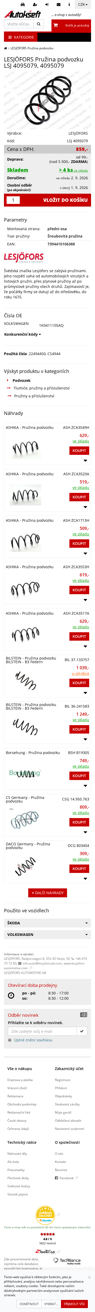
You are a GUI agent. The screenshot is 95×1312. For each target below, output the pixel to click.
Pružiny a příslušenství (34, 395)
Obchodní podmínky (21, 1104)
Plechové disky (18, 1178)
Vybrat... (51, 1304)
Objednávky (63, 1096)
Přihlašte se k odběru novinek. (35, 1022)
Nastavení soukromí (69, 1128)
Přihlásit (61, 1088)
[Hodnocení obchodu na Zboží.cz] (47, 1252)
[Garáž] (23, 4)
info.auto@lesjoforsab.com (42, 963)
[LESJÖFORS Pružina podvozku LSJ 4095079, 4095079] (47, 100)
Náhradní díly (17, 1153)
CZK (81, 4)
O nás (59, 1153)
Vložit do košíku (65, 200)
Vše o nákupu (19, 1068)
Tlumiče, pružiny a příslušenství (41, 388)
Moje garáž (63, 1112)
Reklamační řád (18, 1112)
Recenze (61, 1170)
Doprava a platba (20, 1080)
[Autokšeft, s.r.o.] (22, 14)
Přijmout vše (74, 1304)
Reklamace (15, 1096)
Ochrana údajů (18, 1128)
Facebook (67, 1178)
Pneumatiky (16, 1170)
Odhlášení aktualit (68, 1120)
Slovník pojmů (17, 1194)
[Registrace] (36, 4)
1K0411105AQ (51, 325)
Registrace (62, 1080)
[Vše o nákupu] (70, 4)
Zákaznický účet (69, 1068)
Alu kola (13, 1162)
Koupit (79, 450)
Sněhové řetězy (18, 1186)
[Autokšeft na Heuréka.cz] (47, 1215)
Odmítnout (29, 1304)
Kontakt (60, 1162)
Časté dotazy (16, 1120)
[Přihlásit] (47, 4)
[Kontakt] (59, 4)
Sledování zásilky (67, 1104)
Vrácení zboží (17, 1088)
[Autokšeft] (5, 48)
